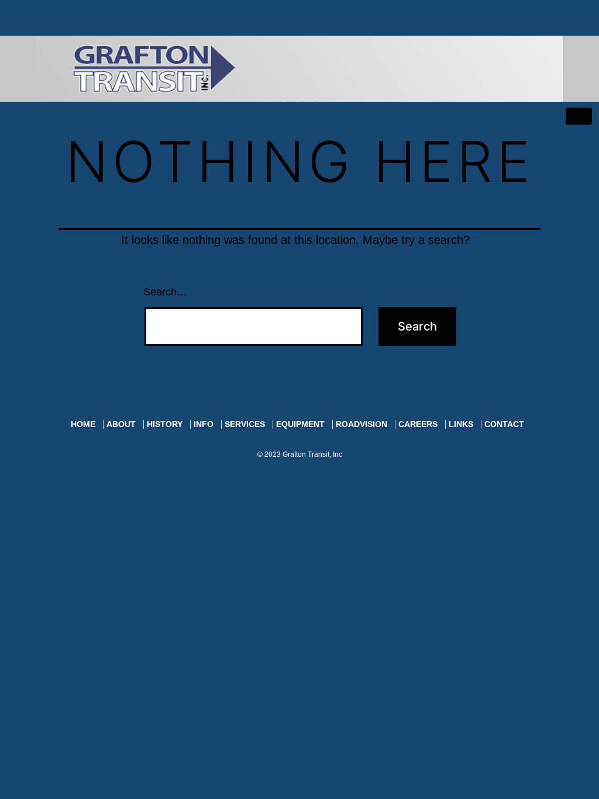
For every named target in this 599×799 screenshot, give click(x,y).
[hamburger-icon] (579, 116)
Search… (165, 292)
